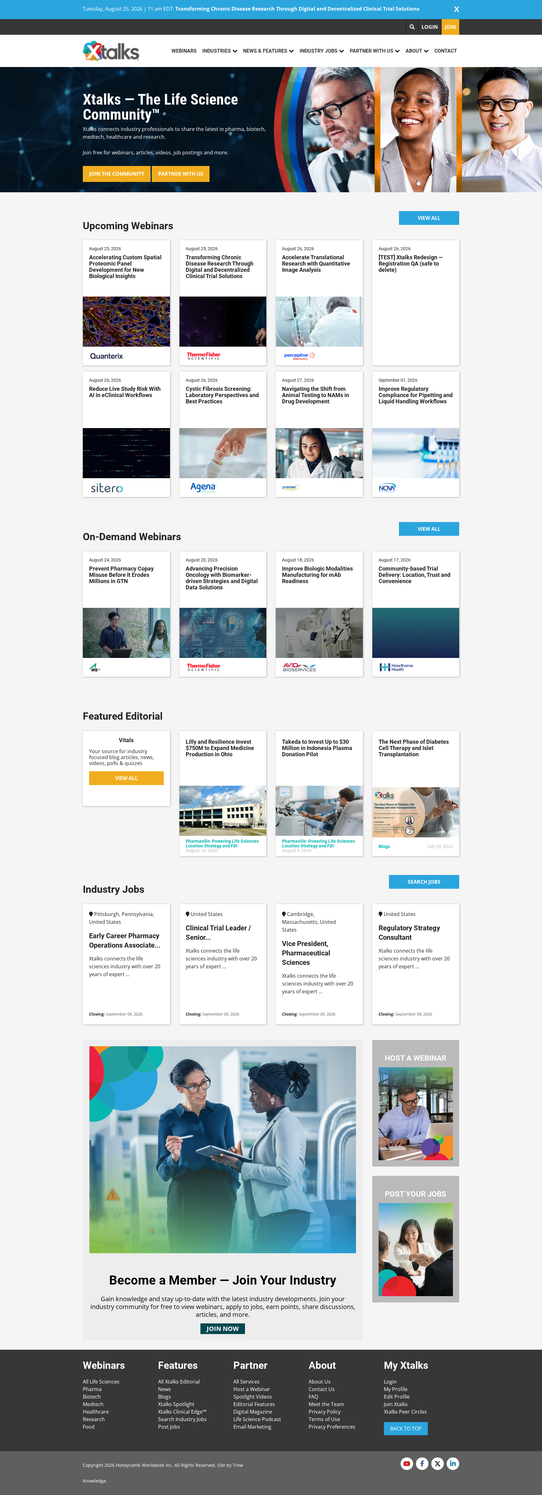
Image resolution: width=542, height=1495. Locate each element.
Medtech (93, 1404)
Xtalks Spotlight (176, 1404)
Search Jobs (424, 881)
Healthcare (96, 1411)
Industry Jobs (318, 51)
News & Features (265, 51)
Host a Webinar (251, 1389)
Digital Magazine (252, 1411)
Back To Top (406, 1428)
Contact (445, 51)
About (414, 51)
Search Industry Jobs (182, 1419)
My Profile (395, 1389)
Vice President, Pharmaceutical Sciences (306, 952)
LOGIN (430, 26)
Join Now (223, 1328)
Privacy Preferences (332, 1426)
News (164, 1389)
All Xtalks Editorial (179, 1381)
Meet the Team (326, 1404)
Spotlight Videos (252, 1396)
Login (390, 1381)
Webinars (184, 51)
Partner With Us (371, 51)
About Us (320, 1381)
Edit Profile (397, 1396)
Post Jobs (169, 1426)
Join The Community (116, 173)
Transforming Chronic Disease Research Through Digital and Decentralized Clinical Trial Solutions (297, 8)
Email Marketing (252, 1426)
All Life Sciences (101, 1381)
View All (429, 218)
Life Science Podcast (257, 1419)
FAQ (313, 1396)
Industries (216, 51)
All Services (246, 1381)
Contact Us (322, 1389)
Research (94, 1419)
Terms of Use (324, 1419)
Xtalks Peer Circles (405, 1411)
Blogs (164, 1396)
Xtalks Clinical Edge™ (182, 1411)
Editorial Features (254, 1404)
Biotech (92, 1396)
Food (89, 1426)
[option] (271, 129)
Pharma (92, 1389)
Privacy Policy (325, 1411)
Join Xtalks (396, 1404)
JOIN (450, 26)
